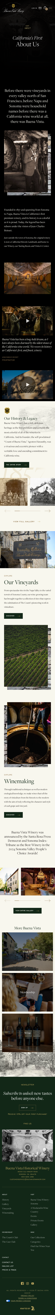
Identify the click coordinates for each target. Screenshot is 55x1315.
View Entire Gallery (24, 910)
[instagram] (27, 1283)
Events (34, 1216)
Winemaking (8, 1212)
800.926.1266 (27, 1177)
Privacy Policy (27, 1296)
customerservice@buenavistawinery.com (27, 1179)
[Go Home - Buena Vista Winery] (11, 8)
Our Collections (38, 1237)
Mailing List (8, 1266)
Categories (35, 1241)
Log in (34, 8)
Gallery (5, 1204)
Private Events (37, 1220)
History (5, 1199)
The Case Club (8, 1241)
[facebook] (22, 1283)
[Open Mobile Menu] (50, 8)
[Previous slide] (7, 511)
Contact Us (7, 1262)
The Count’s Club (10, 1237)
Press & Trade (9, 1270)
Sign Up (24, 1108)
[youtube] (32, 1283)
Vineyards (6, 1208)
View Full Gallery (23, 521)
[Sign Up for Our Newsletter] (40, 8)
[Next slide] (48, 511)
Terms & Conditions (27, 1298)
